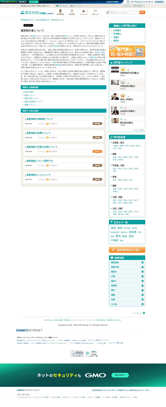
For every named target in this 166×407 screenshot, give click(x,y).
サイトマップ (77, 6)
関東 (114, 154)
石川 (125, 168)
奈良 (135, 189)
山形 (114, 148)
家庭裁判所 (115, 232)
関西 (114, 186)
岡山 (125, 200)
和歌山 (115, 191)
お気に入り (95, 14)
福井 (130, 168)
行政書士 (117, 30)
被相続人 (34, 36)
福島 (120, 148)
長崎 (125, 212)
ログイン (127, 6)
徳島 (114, 203)
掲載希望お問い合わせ (114, 320)
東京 (114, 160)
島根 (120, 200)
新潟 (114, 168)
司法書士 (117, 34)
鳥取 (114, 200)
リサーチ (90, 397)
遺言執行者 (55, 46)
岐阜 (114, 180)
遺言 (127, 290)
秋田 (137, 146)
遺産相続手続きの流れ (128, 250)
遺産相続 (127, 262)
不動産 (115, 240)
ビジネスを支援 (55, 397)
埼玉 (130, 157)
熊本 (130, 212)
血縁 (127, 299)
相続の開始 (28, 92)
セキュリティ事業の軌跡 (116, 343)
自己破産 (127, 228)
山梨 (135, 168)
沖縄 (127, 214)
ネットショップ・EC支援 (41, 397)
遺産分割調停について (33, 102)
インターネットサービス (24, 397)
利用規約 (67, 320)
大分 (135, 212)
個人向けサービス (125, 397)
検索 (142, 12)
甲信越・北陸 (118, 165)
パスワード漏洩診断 (64, 340)
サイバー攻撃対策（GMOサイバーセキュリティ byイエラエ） (49, 343)
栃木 (120, 157)
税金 (124, 236)
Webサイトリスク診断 (78, 340)
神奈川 (120, 160)
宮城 (132, 146)
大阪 (125, 189)
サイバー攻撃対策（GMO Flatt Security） (82, 343)
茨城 (114, 157)
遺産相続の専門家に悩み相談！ (127, 51)
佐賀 (120, 212)
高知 (130, 203)
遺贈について (29, 105)
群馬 (125, 157)
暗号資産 (114, 397)
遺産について (29, 95)
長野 (114, 171)
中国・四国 (117, 197)
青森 (121, 146)
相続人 (65, 36)
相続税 (58, 65)
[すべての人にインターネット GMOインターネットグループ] (148, 2)
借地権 (132, 232)
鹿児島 (120, 214)
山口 (135, 200)
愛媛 (125, 203)
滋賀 (114, 189)
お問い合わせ (63, 6)
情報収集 (97, 397)
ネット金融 (106, 397)
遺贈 (54, 62)
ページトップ (137, 313)
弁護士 (116, 37)
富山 (120, 168)
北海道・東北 (118, 143)
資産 (131, 236)
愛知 (125, 180)
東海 (114, 177)
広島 (130, 200)
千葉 (135, 157)
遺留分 (127, 272)
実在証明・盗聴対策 (23, 343)
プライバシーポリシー (78, 320)
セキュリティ (67, 397)
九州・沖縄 (117, 208)
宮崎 (114, 214)
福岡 (114, 212)
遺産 (113, 227)
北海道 (115, 146)
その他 (127, 304)
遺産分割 (93, 57)
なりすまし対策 (101, 343)
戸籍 (139, 232)
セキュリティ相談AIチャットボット (98, 340)
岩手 (127, 146)
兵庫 (130, 189)
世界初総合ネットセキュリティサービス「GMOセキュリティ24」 (36, 340)
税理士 (116, 41)
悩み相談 (72, 14)
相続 (120, 227)
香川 (120, 203)
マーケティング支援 (79, 397)
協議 (112, 236)
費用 (118, 236)
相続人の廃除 (100, 52)
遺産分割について (31, 98)
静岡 (120, 180)
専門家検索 (60, 14)
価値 (121, 241)
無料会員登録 (138, 6)
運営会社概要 (58, 320)
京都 (120, 189)
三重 (130, 180)
